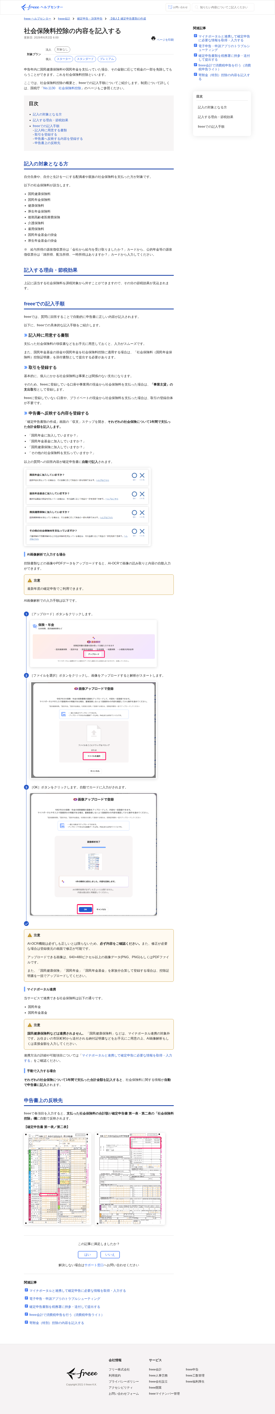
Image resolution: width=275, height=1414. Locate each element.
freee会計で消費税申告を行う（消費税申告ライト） (66, 1315)
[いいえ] (110, 1254)
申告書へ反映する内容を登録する (59, 138)
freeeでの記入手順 (46, 126)
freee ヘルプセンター (37, 18)
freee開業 (155, 1387)
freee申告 (192, 1369)
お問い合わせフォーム (124, 1393)
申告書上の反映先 (47, 143)
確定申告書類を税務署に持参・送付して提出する (64, 1306)
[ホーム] (42, 7)
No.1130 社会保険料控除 (62, 88)
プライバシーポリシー (124, 1381)
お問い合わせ (180, 7)
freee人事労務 (158, 1375)
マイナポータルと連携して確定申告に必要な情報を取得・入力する (77, 1290)
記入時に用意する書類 (51, 130)
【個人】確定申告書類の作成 (127, 18)
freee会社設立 (158, 1381)
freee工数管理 (195, 1375)
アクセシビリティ (121, 1387)
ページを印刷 (165, 39)
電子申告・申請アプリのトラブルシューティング (64, 1298)
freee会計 (64, 18)
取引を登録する (46, 134)
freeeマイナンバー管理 (164, 1393)
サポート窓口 (94, 1265)
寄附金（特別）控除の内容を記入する (56, 1323)
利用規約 (115, 1375)
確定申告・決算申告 (89, 18)
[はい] (87, 1254)
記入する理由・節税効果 (50, 120)
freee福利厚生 (195, 1381)
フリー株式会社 (119, 1369)
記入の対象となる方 (47, 114)
